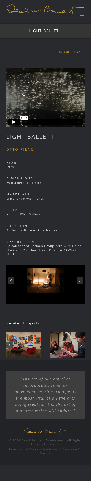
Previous (62, 51)
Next (78, 51)
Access (54, 444)
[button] (11, 280)
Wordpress (50, 448)
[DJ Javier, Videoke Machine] (23, 345)
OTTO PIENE (20, 149)
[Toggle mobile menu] (82, 17)
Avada (34, 448)
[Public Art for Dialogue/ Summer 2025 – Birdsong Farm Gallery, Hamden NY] (67, 345)
